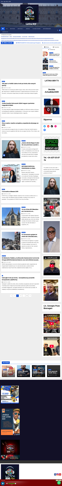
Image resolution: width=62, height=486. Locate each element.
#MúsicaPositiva (31, 36)
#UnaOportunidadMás (17, 36)
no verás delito (24, 36)
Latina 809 (31, 24)
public (44, 72)
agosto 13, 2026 (7, 87)
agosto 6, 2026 (6, 282)
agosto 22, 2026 (23, 375)
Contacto (5, 31)
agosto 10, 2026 (26, 238)
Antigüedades (47, 28)
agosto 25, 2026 (8, 375)
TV (7, 28)
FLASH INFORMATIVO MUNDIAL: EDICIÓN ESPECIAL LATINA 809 (54, 69)
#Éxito (11, 36)
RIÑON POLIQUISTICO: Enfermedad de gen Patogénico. (54, 55)
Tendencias (52, 49)
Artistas (20, 28)
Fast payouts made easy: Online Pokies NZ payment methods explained (50, 75)
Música (28, 28)
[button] (57, 30)
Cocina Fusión (36, 28)
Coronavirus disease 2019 (10, 191)
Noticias (12, 28)
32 (27, 295)
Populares (56, 47)
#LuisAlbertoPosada (5, 36)
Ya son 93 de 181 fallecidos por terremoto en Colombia (30, 211)
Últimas (47, 47)
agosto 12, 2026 (26, 147)
